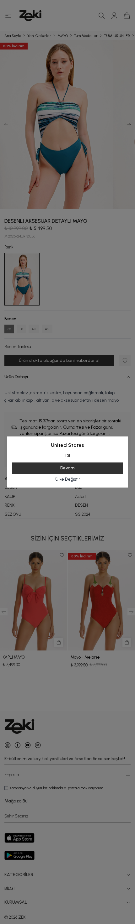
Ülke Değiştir (67, 479)
